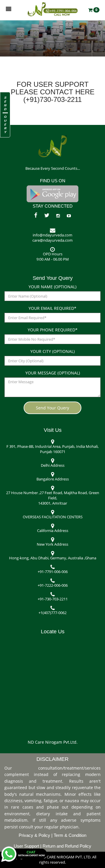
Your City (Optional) (52, 351)
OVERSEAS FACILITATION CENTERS (53, 517)
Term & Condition (70, 835)
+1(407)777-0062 (52, 612)
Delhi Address (52, 465)
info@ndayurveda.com (52, 235)
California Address (52, 530)
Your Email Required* (52, 308)
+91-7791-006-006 (53, 571)
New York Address (52, 544)
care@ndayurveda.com (52, 240)
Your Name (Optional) (52, 286)
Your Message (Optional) (52, 373)
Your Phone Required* (53, 330)
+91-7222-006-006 (53, 585)
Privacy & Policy (35, 835)
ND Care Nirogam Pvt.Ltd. (53, 742)
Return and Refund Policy (67, 846)
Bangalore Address (52, 479)
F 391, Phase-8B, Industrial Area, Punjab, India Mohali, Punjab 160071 (52, 449)
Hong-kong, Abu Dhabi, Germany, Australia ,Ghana (52, 558)
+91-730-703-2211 (53, 599)
